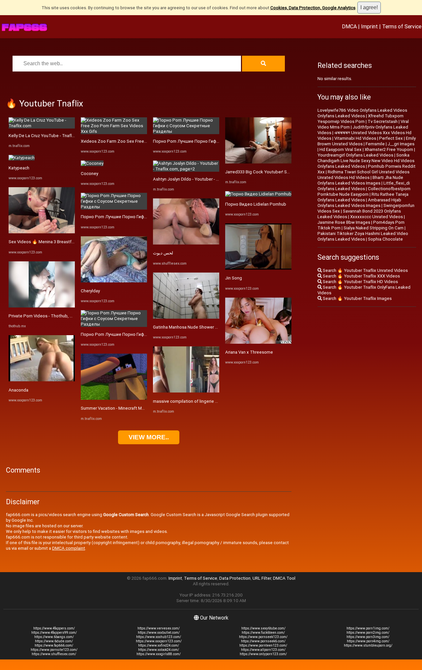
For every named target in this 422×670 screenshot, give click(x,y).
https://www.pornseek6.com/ (263, 641)
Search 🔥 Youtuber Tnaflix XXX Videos (361, 276)
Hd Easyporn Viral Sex (340, 149)
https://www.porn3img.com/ (368, 637)
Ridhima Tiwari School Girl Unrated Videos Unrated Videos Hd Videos (363, 174)
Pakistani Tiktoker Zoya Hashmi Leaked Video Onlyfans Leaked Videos (362, 236)
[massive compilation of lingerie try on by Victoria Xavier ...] (186, 391)
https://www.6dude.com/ (54, 641)
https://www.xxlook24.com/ (158, 650)
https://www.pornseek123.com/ (263, 637)
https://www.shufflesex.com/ (54, 654)
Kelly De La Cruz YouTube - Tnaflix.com (47, 135)
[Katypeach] (22, 157)
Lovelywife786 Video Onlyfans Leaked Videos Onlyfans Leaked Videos (362, 113)
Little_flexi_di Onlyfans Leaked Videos (363, 185)
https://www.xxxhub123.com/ (158, 637)
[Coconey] (92, 163)
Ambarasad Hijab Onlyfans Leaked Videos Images (359, 202)
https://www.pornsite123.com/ (54, 650)
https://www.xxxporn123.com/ (159, 641)
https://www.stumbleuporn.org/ (368, 645)
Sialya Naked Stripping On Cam (374, 228)
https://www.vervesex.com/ (158, 628)
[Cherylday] (114, 281)
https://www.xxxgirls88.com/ (158, 654)
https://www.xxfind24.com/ (158, 645)
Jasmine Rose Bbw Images (343, 222)
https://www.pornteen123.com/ (263, 645)
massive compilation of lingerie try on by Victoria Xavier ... (208, 401)
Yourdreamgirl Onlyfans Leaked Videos (355, 155)
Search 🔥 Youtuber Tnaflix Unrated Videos (365, 270)
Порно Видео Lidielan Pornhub (255, 204)
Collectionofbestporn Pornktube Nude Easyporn (363, 191)
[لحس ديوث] (186, 243)
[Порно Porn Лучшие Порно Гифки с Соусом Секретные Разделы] (114, 207)
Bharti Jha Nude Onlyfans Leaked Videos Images (360, 180)
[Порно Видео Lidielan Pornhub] (258, 194)
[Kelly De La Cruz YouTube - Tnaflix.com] (42, 126)
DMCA (349, 26)
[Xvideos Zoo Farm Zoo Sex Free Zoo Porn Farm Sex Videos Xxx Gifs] (114, 131)
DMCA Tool (284, 578)
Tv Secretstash (383, 121)
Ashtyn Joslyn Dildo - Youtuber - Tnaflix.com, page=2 (204, 179)
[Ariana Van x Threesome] (258, 342)
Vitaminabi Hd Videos (355, 138)
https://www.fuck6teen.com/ (263, 632)
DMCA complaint (68, 548)
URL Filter (262, 578)
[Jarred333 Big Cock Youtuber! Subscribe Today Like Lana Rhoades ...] (258, 162)
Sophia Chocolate (385, 239)
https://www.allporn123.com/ (263, 650)
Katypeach (19, 168)
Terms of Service (401, 26)
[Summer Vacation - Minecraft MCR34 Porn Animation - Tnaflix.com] (114, 398)
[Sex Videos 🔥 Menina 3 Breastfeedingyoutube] (42, 232)
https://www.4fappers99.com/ (54, 632)
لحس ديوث (163, 253)
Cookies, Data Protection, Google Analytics (312, 8)
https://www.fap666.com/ (54, 645)
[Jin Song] (258, 268)
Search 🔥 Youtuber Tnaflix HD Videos (360, 281)
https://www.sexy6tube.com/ (263, 628)
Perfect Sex (391, 138)
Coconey (89, 173)
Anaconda (18, 390)
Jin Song (233, 278)
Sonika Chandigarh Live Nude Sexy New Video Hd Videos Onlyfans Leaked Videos (365, 160)
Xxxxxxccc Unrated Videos (376, 216)
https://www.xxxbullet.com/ (159, 632)
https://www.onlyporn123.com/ (263, 654)
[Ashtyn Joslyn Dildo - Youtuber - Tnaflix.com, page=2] (186, 169)
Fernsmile (375, 144)
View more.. (149, 437)
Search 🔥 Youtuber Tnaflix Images (357, 298)
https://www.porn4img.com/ (368, 641)
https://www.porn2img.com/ (368, 632)
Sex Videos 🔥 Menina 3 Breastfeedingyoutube (55, 242)
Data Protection (235, 578)
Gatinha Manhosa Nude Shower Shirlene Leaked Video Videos (213, 327)
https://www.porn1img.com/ (368, 628)
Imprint (369, 26)
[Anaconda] (42, 380)
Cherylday (90, 291)
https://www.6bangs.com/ (54, 637)
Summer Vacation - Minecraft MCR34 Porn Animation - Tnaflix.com (145, 408)
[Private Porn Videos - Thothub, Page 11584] (42, 306)
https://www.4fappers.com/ (54, 628)
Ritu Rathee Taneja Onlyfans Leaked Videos (362, 197)
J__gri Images (401, 144)
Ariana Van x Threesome (249, 352)
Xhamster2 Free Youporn (389, 149)
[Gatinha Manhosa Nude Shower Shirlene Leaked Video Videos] (186, 317)
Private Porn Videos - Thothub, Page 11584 (51, 316)
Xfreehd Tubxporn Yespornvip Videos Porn (360, 118)
